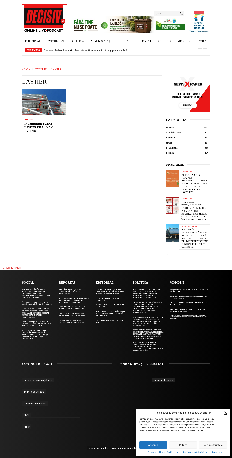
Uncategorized (189, 226)
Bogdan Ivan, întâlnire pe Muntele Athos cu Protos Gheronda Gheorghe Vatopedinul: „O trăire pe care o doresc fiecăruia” (37, 294)
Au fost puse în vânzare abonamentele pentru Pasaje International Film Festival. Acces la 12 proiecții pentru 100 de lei (195, 183)
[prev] (200, 50)
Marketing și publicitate (142, 363)
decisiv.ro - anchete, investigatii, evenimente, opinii (116, 448)
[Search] (181, 13)
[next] (205, 50)
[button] (225, 412)
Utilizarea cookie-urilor (35, 403)
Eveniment (186, 171)
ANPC (27, 427)
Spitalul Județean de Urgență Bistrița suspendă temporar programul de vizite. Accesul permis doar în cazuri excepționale (36, 313)
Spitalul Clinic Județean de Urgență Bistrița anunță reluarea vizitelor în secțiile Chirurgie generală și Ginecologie (36, 334)
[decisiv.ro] (44, 19)
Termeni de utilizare (34, 392)
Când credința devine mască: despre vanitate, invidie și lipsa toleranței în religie (36, 324)
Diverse (29, 119)
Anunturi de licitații (163, 380)
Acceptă (153, 444)
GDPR (27, 415)
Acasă (26, 69)
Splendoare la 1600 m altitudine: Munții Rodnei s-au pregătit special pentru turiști (74, 300)
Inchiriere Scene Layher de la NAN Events (38, 127)
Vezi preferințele (213, 444)
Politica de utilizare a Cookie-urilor (163, 452)
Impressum (217, 452)
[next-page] (173, 255)
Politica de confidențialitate (195, 452)
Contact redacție (38, 363)
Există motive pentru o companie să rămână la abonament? (70, 291)
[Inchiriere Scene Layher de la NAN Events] (44, 102)
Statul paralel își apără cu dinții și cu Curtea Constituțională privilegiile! (111, 313)
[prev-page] (168, 255)
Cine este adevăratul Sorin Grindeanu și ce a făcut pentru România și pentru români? (85, 50)
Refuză (183, 444)
